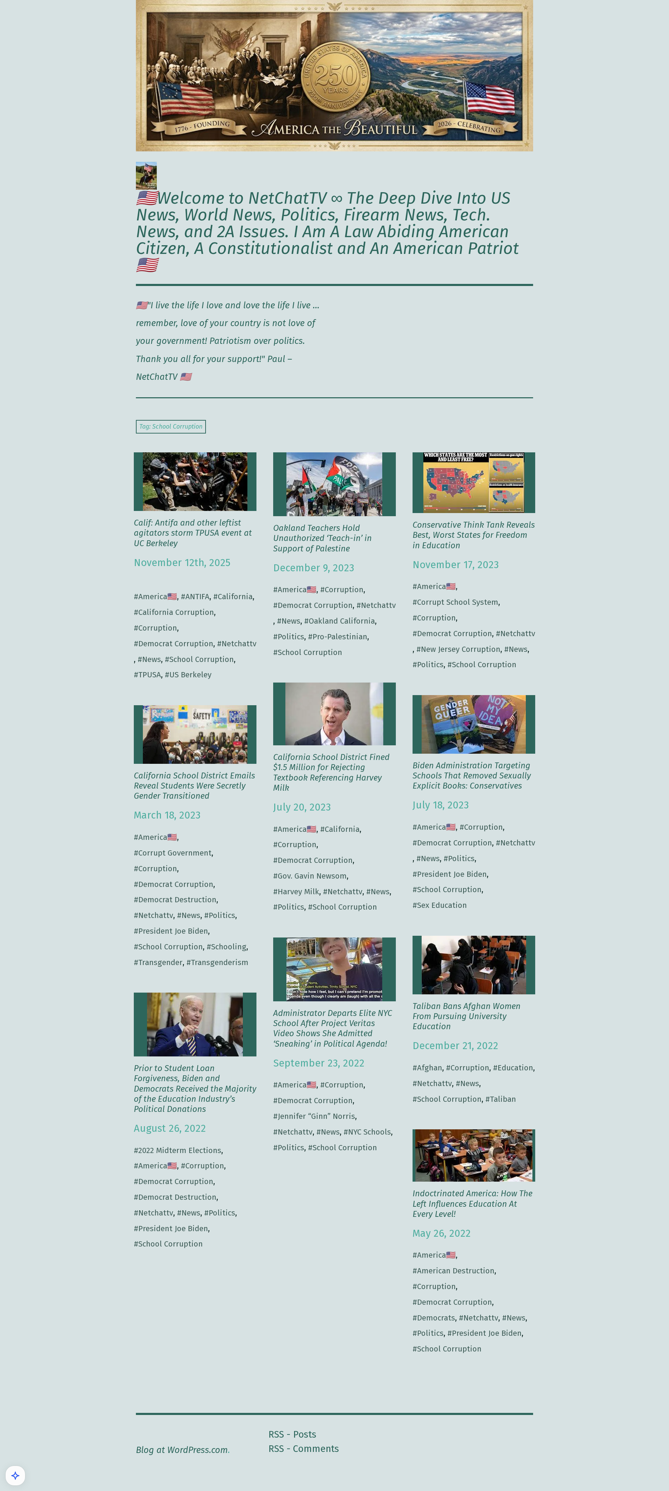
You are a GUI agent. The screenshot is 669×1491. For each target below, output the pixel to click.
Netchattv (239, 643)
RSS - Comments (303, 1448)
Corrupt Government (175, 853)
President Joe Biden (452, 874)
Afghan (429, 1067)
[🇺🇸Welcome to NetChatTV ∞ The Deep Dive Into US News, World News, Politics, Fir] (334, 75)
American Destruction (455, 1270)
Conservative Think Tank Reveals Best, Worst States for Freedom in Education (474, 535)
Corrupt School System (457, 602)
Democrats (436, 1318)
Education (515, 1067)
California (235, 596)
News (151, 659)
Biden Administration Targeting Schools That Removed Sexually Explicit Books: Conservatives (472, 776)
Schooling (228, 946)
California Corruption (176, 612)
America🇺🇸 (157, 596)
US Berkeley (190, 674)
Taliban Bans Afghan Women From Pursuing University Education (467, 1016)
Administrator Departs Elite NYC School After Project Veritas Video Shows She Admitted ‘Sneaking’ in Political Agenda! (332, 1028)
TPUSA (149, 674)
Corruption (157, 628)
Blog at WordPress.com (182, 1450)
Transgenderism (219, 962)
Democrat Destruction (177, 899)
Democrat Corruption (175, 643)
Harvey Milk (298, 891)
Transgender (160, 962)
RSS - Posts (292, 1434)
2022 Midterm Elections (179, 1150)
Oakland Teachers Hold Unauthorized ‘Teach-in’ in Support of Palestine (322, 538)
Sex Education (442, 905)
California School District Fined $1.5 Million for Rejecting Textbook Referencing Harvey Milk (331, 772)
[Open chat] (15, 1476)
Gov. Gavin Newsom (312, 876)
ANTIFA (197, 596)
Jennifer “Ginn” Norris (316, 1116)
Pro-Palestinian (340, 636)
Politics (291, 636)
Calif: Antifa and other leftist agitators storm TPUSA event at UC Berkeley (193, 533)
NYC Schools (369, 1132)
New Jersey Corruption (460, 649)
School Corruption (201, 659)
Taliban (503, 1099)
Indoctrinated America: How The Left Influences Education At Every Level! (472, 1204)
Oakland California (342, 621)
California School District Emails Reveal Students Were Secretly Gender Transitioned (194, 786)
